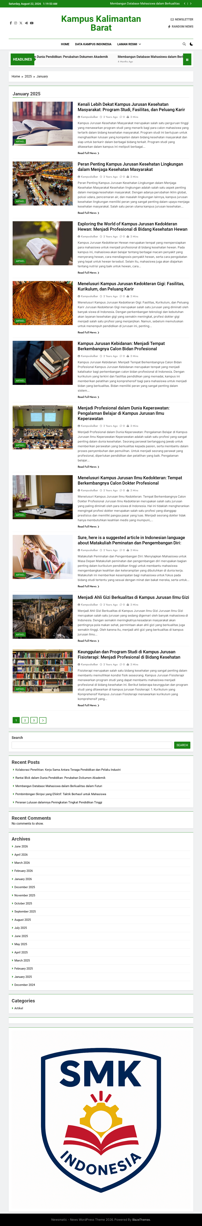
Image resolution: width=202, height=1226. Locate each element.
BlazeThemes (141, 1219)
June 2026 (21, 846)
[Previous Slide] (184, 3)
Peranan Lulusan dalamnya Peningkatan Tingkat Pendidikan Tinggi (58, 802)
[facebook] (11, 23)
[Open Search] (184, 44)
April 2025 (21, 952)
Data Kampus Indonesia (93, 44)
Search (17, 738)
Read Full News (87, 153)
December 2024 (24, 985)
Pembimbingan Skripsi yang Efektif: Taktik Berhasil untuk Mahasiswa (142, 3)
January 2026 (23, 879)
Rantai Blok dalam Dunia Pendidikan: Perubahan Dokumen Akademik (60, 778)
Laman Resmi (127, 44)
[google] (26, 23)
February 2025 (23, 968)
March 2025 (22, 960)
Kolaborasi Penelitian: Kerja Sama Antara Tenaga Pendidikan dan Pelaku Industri (68, 770)
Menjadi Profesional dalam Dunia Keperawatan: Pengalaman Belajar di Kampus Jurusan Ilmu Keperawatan (124, 413)
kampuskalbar (89, 117)
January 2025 (23, 977)
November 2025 (24, 895)
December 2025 (24, 887)
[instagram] (15, 23)
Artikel (20, 141)
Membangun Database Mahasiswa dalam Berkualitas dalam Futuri (125, 57)
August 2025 (22, 920)
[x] (21, 23)
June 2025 (21, 936)
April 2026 (21, 854)
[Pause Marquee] (187, 59)
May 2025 (20, 944)
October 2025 (23, 903)
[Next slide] (190, 3)
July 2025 (20, 928)
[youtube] (32, 23)
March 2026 (22, 863)
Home (65, 44)
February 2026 (23, 871)
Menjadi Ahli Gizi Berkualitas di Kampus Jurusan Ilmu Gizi (133, 597)
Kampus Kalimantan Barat (101, 23)
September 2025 (25, 911)
